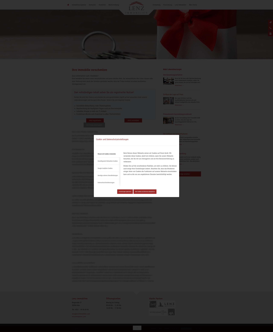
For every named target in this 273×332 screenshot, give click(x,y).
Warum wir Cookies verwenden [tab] (107, 154)
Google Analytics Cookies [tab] (105, 168)
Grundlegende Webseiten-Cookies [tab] (108, 161)
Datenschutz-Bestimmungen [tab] (106, 182)
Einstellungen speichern (125, 191)
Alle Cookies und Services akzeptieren (145, 191)
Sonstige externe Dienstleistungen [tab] (108, 175)
